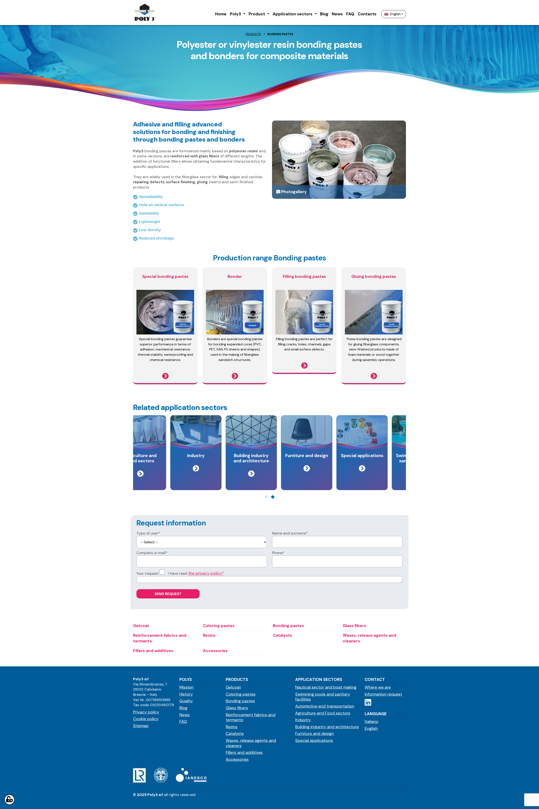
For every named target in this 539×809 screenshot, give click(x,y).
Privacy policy (146, 712)
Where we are (378, 687)
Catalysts (235, 733)
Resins (231, 726)
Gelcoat (233, 687)
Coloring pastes (241, 694)
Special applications (314, 740)
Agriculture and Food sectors (322, 713)
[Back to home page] (145, 12)
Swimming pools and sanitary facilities (322, 697)
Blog (183, 708)
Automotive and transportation (324, 706)
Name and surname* (290, 533)
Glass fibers (237, 708)
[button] (237, 14)
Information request (383, 694)
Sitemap (141, 725)
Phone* (278, 552)
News (184, 714)
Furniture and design (314, 733)
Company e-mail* (151, 552)
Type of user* (148, 533)
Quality (186, 701)
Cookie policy (146, 718)
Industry (303, 720)
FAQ (183, 721)
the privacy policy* (206, 573)
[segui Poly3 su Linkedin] (368, 702)
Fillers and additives (244, 752)
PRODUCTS (253, 34)
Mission (186, 687)
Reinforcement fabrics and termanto (250, 717)
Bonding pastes (240, 701)
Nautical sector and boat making (325, 687)
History (186, 694)
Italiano (371, 721)
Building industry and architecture (327, 726)
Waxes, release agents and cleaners (251, 743)
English (395, 14)
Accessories (237, 759)
